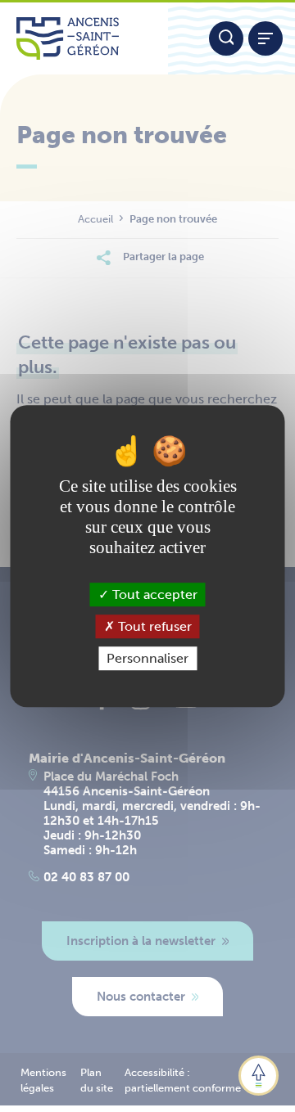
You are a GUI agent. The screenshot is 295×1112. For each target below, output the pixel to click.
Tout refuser (153, 626)
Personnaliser (147, 658)
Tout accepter (153, 594)
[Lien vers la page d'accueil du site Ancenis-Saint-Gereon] (84, 38)
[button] (258, 1076)
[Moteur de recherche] (226, 38)
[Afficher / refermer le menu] (265, 38)
